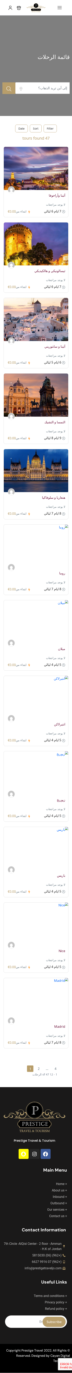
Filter (50, 128)
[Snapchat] (24, 1154)
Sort (35, 128)
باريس (61, 875)
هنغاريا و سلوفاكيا (53, 497)
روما (62, 573)
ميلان (61, 649)
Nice (62, 951)
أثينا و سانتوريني (54, 346)
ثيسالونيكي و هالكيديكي (49, 271)
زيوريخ (61, 800)
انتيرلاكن (59, 724)
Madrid (59, 1026)
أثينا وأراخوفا (57, 195)
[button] (19, 7)
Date (21, 128)
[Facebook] (46, 1154)
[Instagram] (35, 1154)
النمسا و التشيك (54, 422)
